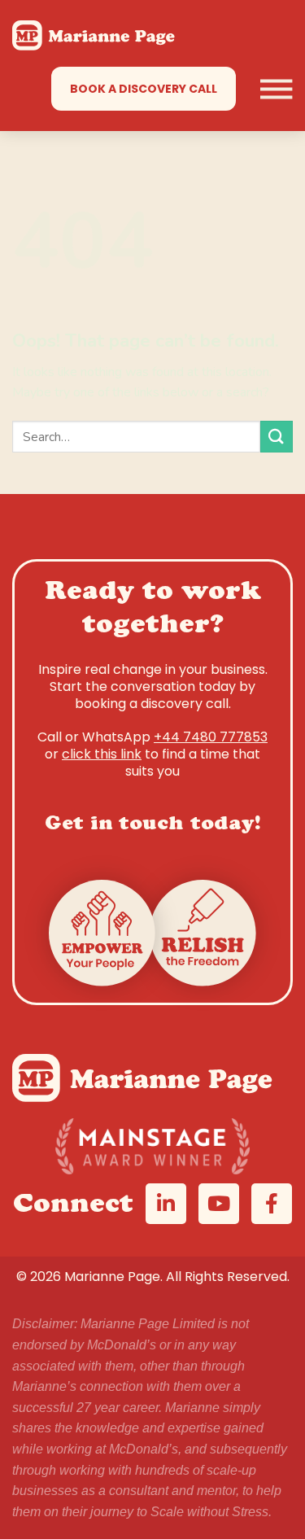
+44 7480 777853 (211, 737)
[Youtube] (218, 1203)
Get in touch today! (153, 825)
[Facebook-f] (271, 1203)
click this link (102, 754)
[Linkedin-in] (166, 1203)
